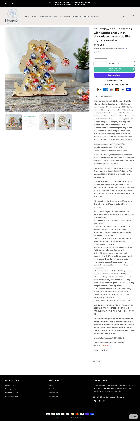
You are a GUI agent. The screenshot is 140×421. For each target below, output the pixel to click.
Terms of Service (11, 396)
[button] (35, 16)
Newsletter (53, 392)
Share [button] (98, 361)
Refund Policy (10, 385)
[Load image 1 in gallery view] (14, 122)
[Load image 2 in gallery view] (30, 122)
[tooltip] (133, 69)
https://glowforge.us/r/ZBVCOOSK (109, 338)
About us (52, 389)
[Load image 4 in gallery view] (64, 122)
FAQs (51, 385)
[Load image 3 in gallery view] (47, 122)
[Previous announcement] (45, 4)
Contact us (53, 396)
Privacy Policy (10, 389)
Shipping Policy (11, 392)
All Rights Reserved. (79, 418)
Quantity (97, 52)
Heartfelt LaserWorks (66, 418)
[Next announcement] (95, 4)
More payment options (114, 80)
